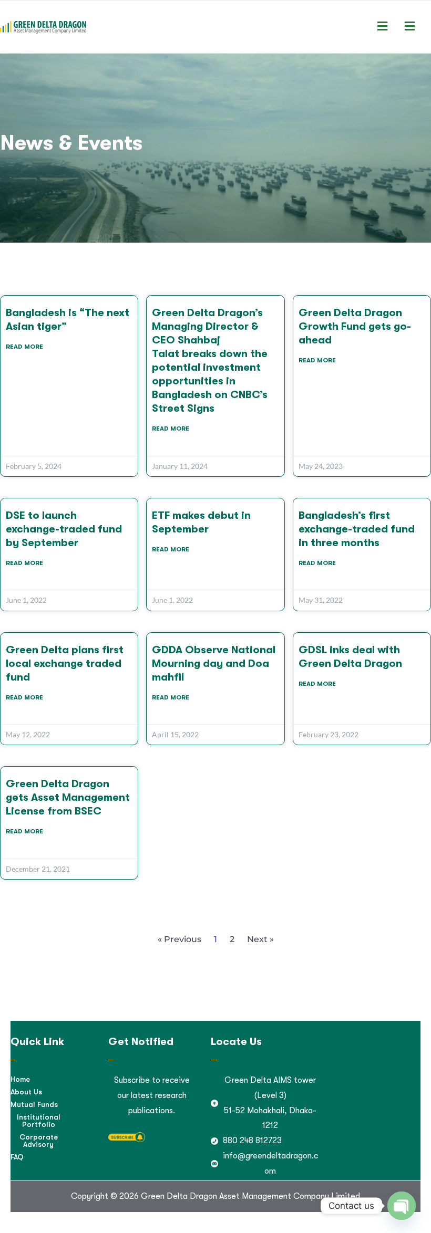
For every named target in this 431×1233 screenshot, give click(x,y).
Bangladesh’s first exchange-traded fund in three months (357, 529)
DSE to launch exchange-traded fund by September (64, 529)
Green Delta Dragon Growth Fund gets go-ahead (355, 326)
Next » (260, 939)
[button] (382, 27)
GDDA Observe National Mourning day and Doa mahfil (213, 663)
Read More (24, 346)
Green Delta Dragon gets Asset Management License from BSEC (68, 797)
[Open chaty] (401, 1206)
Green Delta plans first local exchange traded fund (65, 663)
